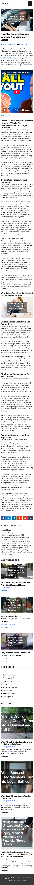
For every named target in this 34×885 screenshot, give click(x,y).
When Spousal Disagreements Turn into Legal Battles (16, 797)
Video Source (5, 115)
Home (21, 44)
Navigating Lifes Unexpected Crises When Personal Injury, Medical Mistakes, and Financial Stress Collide (17, 854)
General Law (7, 681)
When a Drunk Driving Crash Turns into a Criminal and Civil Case (16, 743)
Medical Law (7, 690)
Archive (5, 672)
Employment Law (9, 675)
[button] (3, 518)
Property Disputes (9, 693)
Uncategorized (8, 697)
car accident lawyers (11, 58)
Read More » (4, 590)
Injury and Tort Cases (10, 687)
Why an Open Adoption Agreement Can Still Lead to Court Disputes (15, 618)
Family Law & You (9, 678)
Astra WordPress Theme (17, 881)
